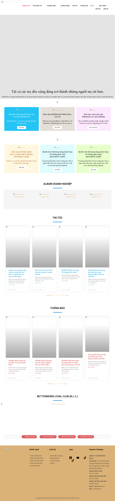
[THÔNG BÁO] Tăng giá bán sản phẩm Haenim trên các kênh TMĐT (43, 363)
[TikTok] (85, 457)
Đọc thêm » (12, 285)
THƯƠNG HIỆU (51, 6)
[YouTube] (77, 457)
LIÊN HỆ (105, 9)
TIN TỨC (74, 6)
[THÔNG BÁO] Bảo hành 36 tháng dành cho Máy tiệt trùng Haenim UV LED (71, 363)
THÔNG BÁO (84, 6)
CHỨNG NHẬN (65, 6)
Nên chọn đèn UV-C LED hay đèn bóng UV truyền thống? (43, 272)
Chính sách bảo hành (36, 463)
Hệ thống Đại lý (54, 458)
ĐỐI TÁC (98, 9)
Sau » (67, 295)
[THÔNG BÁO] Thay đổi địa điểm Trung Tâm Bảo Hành (17, 363)
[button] (8, 50)
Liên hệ (52, 463)
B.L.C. (92, 6)
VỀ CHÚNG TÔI (37, 6)
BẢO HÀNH (102, 6)
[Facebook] (70, 457)
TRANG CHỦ (26, 6)
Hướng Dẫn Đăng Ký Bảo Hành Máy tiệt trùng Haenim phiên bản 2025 (97, 357)
